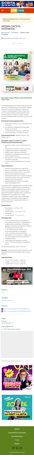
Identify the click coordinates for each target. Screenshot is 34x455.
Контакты (19, 43)
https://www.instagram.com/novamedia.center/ (17, 311)
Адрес (13, 43)
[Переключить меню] (2, 10)
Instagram (17, 448)
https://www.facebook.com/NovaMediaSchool (17, 309)
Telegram (20, 448)
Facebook (13, 448)
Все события (5, 32)
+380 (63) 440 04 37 (7, 300)
